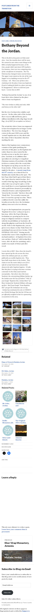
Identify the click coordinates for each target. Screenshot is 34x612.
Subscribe (7, 592)
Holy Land (5, 41)
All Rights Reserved (8, 351)
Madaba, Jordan (7, 380)
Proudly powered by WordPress (11, 602)
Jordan (11, 41)
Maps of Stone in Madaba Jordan (13, 362)
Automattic (6, 605)
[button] (7, 305)
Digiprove (26, 611)
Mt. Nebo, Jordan (8, 371)
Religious (18, 41)
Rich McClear (6, 447)
